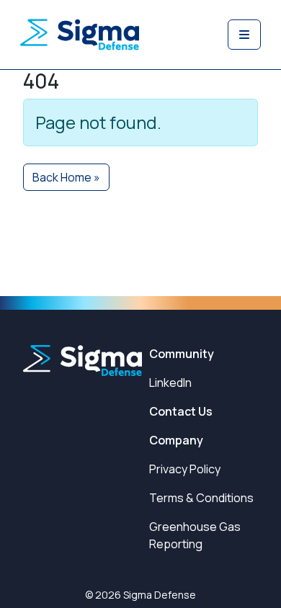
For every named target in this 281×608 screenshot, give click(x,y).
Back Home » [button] (66, 177)
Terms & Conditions (201, 498)
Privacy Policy (184, 469)
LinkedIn (170, 382)
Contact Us (181, 411)
